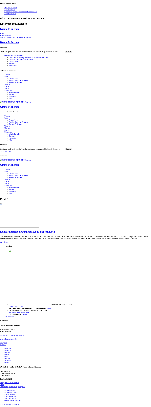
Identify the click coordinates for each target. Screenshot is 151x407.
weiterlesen (4, 242)
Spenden (12, 63)
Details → (50, 308)
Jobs (10, 98)
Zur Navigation (9, 10)
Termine (7, 84)
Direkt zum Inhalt (10, 8)
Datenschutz (13, 387)
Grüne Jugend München (12, 400)
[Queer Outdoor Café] (28, 304)
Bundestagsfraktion (11, 392)
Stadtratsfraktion (10, 398)
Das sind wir (13, 78)
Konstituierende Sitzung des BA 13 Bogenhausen (27, 231)
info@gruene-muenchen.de (9, 383)
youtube (7, 358)
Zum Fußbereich (10, 14)
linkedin (7, 352)
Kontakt (7, 86)
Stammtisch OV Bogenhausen (19, 312)
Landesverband (9, 394)
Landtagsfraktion (10, 396)
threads (6, 354)
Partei (6, 76)
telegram (7, 362)
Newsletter (12, 96)
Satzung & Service (15, 82)
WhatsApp (8, 360)
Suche (6, 88)
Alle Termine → (10, 316)
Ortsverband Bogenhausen (13, 56)
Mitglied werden (14, 92)
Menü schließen (5, 36)
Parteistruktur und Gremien (18, 80)
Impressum (12, 65)
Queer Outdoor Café (16, 306)
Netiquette (21, 387)
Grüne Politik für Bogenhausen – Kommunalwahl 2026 (28, 58)
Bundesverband (9, 390)
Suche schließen (5, 151)
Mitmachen (8, 90)
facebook (3, 345)
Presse (2, 385)
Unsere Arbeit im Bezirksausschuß (21, 60)
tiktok (6, 356)
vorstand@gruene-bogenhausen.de (12, 335)
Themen (7, 74)
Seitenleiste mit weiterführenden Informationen (20, 12)
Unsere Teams (14, 62)
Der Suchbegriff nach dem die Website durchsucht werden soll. (22, 52)
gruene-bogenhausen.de (8, 339)
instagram (3, 343)
